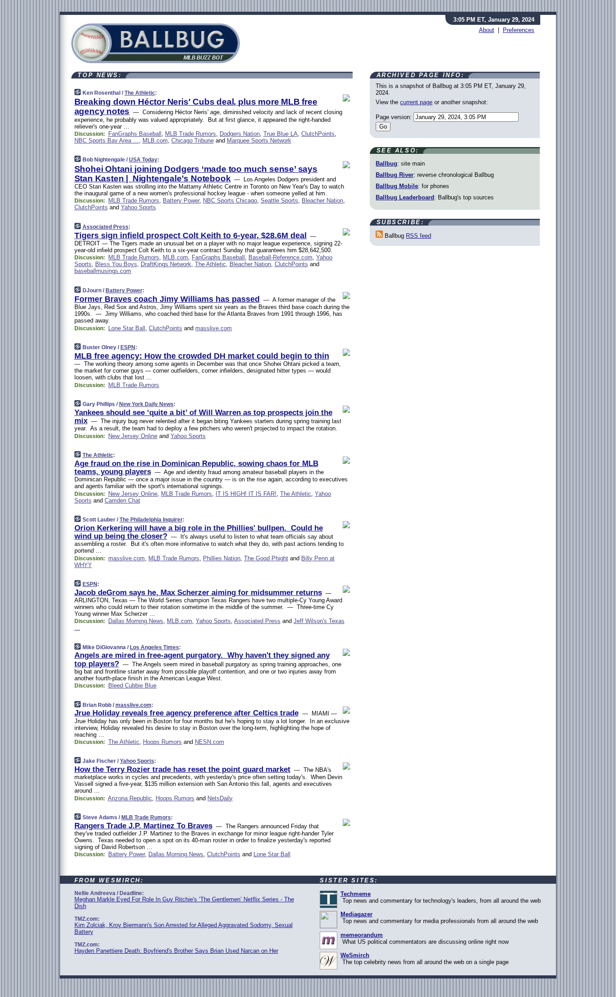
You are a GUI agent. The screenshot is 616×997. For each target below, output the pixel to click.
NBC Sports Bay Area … (106, 140)
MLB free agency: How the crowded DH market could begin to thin (201, 355)
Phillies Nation (221, 558)
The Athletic (139, 93)
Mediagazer (356, 914)
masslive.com (213, 328)
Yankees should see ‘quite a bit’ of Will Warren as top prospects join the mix (203, 416)
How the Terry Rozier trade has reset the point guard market (182, 769)
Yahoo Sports (138, 207)
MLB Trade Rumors (190, 133)
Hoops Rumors (162, 742)
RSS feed (418, 235)
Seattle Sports (279, 200)
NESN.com (209, 742)
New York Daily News (146, 404)
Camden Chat (122, 500)
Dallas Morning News (135, 621)
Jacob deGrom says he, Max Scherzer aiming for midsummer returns (198, 592)
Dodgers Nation (240, 133)
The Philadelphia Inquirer (151, 519)
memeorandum (361, 935)
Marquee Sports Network (259, 140)
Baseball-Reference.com (280, 257)
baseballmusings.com (102, 271)
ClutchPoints (318, 133)
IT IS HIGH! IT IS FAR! (246, 493)
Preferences (518, 30)
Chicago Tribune (192, 140)
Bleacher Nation (322, 200)
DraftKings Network (166, 264)
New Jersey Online (132, 436)
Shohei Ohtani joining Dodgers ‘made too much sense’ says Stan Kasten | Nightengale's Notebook (195, 173)
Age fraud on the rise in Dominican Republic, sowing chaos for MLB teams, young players (196, 467)
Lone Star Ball (126, 328)
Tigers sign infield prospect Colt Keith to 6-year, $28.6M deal (190, 235)
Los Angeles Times (154, 647)
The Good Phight (266, 558)
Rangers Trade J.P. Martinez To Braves (143, 826)
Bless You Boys (116, 264)
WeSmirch (354, 955)
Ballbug (386, 163)
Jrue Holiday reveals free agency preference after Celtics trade (186, 713)
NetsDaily (220, 798)
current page (416, 102)
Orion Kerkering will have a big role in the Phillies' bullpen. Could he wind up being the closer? (198, 532)
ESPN (127, 347)
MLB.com (155, 140)
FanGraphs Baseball (134, 133)
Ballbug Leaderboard (405, 197)
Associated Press (106, 227)
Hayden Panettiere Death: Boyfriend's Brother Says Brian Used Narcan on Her (176, 950)
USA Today (143, 159)
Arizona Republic (130, 798)
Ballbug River (395, 174)
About (486, 30)
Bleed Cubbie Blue (132, 685)
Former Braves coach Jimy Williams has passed (167, 299)
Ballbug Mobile (397, 186)
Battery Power (181, 200)
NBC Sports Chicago (230, 200)
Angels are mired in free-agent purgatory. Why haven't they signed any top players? (202, 659)
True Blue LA (280, 133)
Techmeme (355, 894)
